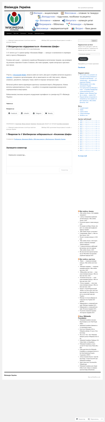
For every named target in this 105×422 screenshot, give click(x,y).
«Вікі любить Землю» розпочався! (89, 231)
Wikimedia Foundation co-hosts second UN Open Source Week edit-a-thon (89, 345)
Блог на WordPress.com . (94, 377)
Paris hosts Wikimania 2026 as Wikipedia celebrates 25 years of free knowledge (89, 331)
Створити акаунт (84, 108)
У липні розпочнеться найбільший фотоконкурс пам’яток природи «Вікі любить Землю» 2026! (88, 248)
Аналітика (18, 124)
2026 (81, 121)
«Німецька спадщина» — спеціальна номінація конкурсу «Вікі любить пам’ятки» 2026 (89, 268)
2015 (81, 141)
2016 (81, 139)
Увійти (81, 110)
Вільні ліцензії (26, 124)
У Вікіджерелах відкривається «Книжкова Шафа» (33, 46)
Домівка (9, 33)
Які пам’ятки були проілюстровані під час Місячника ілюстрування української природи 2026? (89, 253)
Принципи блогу (39, 33)
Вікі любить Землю (87, 211)
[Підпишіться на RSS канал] (78, 211)
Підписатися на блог (85, 45)
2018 (81, 135)
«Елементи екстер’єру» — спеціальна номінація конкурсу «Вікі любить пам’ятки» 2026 (89, 279)
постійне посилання (63, 124)
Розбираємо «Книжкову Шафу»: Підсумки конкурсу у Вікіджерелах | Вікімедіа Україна (40, 139)
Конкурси (33, 124)
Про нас (16, 33)
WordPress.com (83, 115)
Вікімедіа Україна (17, 7)
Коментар (64, 170)
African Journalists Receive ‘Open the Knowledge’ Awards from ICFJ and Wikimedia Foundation (89, 358)
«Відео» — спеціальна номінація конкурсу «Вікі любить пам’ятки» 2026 (88, 262)
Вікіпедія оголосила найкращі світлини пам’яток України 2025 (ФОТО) (88, 299)
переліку (9, 77)
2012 (81, 146)
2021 (81, 130)
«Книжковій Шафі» (19, 75)
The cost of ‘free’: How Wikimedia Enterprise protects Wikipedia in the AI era (89, 336)
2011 (81, 148)
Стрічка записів (84, 111)
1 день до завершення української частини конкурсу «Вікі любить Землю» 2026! (88, 218)
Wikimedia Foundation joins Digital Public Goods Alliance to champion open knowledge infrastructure (88, 367)
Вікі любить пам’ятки (87, 259)
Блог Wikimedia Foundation (84, 317)
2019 (81, 133)
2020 (81, 132)
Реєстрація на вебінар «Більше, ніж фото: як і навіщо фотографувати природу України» (89, 227)
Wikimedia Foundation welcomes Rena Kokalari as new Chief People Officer (88, 321)
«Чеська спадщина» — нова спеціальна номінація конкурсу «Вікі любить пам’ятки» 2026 (89, 285)
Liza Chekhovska (35, 49)
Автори (30, 33)
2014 (81, 143)
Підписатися (83, 59)
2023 (81, 126)
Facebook (81, 67)
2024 (81, 124)
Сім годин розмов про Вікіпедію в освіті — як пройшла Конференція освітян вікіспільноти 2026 (89, 89)
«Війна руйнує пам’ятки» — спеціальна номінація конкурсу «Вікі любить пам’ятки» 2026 (89, 273)
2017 (81, 137)
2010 (81, 150)
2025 (81, 122)
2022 (81, 128)
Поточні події (40, 124)
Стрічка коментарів (85, 113)
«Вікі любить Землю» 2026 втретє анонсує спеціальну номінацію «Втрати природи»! (88, 242)
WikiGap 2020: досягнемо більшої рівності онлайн (57, 40)
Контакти (23, 33)
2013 (81, 145)
